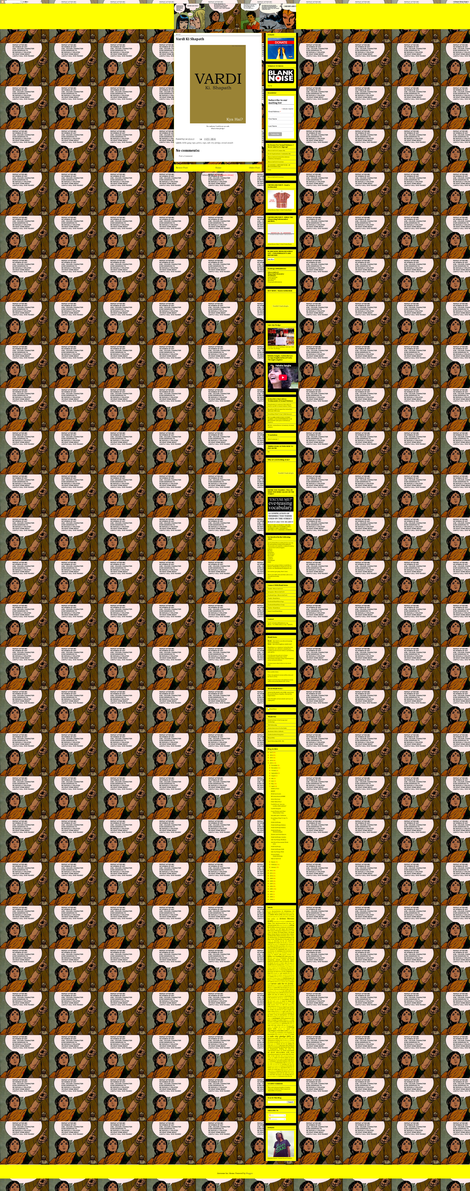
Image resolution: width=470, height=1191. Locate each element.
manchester (274, 997)
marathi (269, 999)
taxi (293, 1059)
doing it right (278, 961)
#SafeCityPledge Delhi (277, 849)
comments (272, 949)
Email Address (274, 111)
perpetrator (287, 1018)
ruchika (292, 1034)
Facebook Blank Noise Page (276, 601)
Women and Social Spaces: (278, 834)
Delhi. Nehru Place (276, 801)
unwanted (284, 1067)
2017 (271, 752)
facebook (270, 969)
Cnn (286, 947)
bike (289, 930)
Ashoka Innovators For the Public (277, 728)
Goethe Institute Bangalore (276, 734)
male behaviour (289, 996)
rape (204, 143)
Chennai (270, 557)
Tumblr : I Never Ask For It (275, 588)
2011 (271, 873)
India (273, 986)
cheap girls (283, 944)
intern (285, 986)
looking (282, 994)
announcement (272, 925)
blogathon (280, 939)
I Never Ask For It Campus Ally (276, 150)
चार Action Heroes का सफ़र (278, 796)
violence (285, 1071)
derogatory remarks (286, 958)
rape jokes (286, 1025)
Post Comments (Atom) (224, 175)
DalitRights (285, 952)
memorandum (279, 1003)
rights (286, 1034)
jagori (271, 987)
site (284, 1043)
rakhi (291, 1023)
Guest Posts (279, 976)
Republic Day (291, 1030)
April (272, 786)
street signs (285, 1054)
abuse (292, 913)
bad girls (284, 927)
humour (292, 981)
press (287, 1020)
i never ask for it (278, 984)
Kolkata (270, 549)
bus (283, 941)
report (288, 1029)
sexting (292, 1040)
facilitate (276, 969)
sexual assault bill (285, 1042)
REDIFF (273, 791)
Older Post (254, 168)
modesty (290, 1004)
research (272, 1032)
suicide (269, 1057)
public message (287, 1021)
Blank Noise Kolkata (288, 934)
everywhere (282, 966)
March (273, 862)
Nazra (278, 1011)
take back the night (277, 1059)
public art (278, 1021)
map (291, 997)
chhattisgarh (291, 944)
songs (269, 1045)
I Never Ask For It (276, 858)
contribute (279, 951)
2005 (271, 889)
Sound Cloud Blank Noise (275, 611)
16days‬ (269, 913)
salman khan (284, 1038)
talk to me (287, 1059)
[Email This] (205, 139)
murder (272, 1009)
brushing (276, 941)
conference (289, 949)
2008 (271, 881)
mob (283, 1004)
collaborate (291, 947)
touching (284, 1064)
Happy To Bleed (271, 980)
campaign (270, 942)
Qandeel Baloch (276, 1023)
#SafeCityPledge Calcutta (278, 837)
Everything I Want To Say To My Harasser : (280, 414)
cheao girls (275, 944)
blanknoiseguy (273, 937)
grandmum (291, 975)
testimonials (279, 1062)
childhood (290, 946)
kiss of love (277, 991)
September (274, 773)
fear (286, 969)
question (284, 1023)
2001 (271, 894)
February (274, 864)
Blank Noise (284, 932)
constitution (271, 951)
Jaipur (269, 562)
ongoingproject (283, 1014)
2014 (271, 760)
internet (292, 986)
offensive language (287, 1013)
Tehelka (292, 1061)
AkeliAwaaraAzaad (281, 923)
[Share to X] (210, 139)
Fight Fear (278, 971)
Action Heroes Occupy (279, 921)
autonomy (277, 927)
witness (280, 1074)
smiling (290, 1043)
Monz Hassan (273, 1008)
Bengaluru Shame (281, 930)
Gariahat (275, 973)
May (272, 783)
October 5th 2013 (276, 1013)
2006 (271, 886)
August (273, 775)
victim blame (271, 1071)
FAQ (282, 969)
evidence (290, 966)
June (272, 781)
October (273, 770)
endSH (269, 964)
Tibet (271, 1064)
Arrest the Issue (275, 799)
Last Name (272, 126)
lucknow (270, 996)
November (274, 768)
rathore (276, 1027)
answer (280, 925)
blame (275, 932)
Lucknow (270, 558)
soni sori (275, 1045)
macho (275, 996)
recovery (280, 1029)
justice (271, 989)
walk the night (283, 1073)
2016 (271, 755)
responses (279, 1034)
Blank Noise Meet (275, 935)
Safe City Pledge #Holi (277, 851)
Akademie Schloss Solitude (275, 731)
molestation (271, 1006)
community (281, 949)
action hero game (287, 914)
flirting (289, 971)
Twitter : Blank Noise (274, 608)
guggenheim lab (288, 976)
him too (278, 981)
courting (270, 952)
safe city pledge (214, 143)
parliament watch (283, 1016)
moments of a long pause (282, 1006)
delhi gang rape (189, 143)
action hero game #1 (272, 916)
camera (290, 941)
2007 (271, 883)
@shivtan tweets (276, 794)
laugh (269, 992)
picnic (269, 1020)
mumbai (292, 1008)
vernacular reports (287, 1069)
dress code (284, 963)
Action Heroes (286, 919)
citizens (275, 947)
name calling (271, 1011)
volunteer (292, 1071)
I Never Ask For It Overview (276, 161)
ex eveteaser (282, 968)
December (274, 765)
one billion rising (272, 1014)
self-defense (285, 1040)
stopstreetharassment (274, 1050)
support (276, 1057)
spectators (282, 1045)
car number (289, 942)
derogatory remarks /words (277, 959)
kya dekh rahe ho (287, 991)
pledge (275, 1020)
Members (270, 1003)
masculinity (285, 999)
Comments (273, 1119)
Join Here (271, 259)
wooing (287, 1074)
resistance (280, 1032)
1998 (271, 899)
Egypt (290, 963)
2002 (271, 891)
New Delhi (271, 555)
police (199, 143)
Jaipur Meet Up (278, 987)
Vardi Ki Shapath (276, 808)
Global (275, 975)
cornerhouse (289, 951)
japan (285, 987)
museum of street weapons (284, 1009)
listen (287, 992)
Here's (283, 571)
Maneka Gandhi (283, 997)
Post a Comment (186, 156)
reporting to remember (276, 1031)
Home (218, 168)
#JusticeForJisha (276, 911)
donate (271, 963)
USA (291, 1067)
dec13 (276, 954)
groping (272, 976)
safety (276, 1038)
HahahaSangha (287, 978)
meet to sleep (286, 1001)
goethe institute (283, 975)
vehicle (269, 1069)
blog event (271, 939)
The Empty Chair (290, 1062)
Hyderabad (271, 554)
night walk (285, 1011)
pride (292, 1020)
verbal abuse (277, 1069)
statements (277, 1047)
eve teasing (277, 964)
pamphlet (274, 1016)
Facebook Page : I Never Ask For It (277, 595)
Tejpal (271, 1062)
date (291, 952)
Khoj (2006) (271, 737)
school (290, 1038)
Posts (272, 1115)
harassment (280, 980)
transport (270, 1066)
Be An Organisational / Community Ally (279, 153)
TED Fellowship (272, 725)
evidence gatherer (272, 968)
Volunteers (273, 1073)
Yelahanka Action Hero (284, 1076)
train (291, 1064)
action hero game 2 (284, 916)
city (282, 947)
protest (271, 1021)
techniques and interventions (278, 1061)
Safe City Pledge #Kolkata (278, 839)
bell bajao (282, 929)
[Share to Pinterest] (214, 139)
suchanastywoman (287, 1056)
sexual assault (227, 143)
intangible (279, 986)
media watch (275, 1001)
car (283, 942)
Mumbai (270, 550)
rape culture (277, 1025)
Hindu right (285, 981)
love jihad (289, 994)
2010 (271, 875)
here (269, 665)
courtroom (277, 952)
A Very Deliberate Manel (283, 913)
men (293, 1003)
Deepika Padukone (287, 954)
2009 (271, 878)
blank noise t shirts (288, 935)
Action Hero (274, 914)
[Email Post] (200, 139)
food (269, 973)
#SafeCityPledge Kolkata (278, 825)
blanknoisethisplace (286, 937)
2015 (271, 757)
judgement (291, 987)
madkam (281, 996)
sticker (289, 1048)
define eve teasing (274, 956)
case (269, 944)
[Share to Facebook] (212, 139)
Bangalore (271, 552)
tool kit (277, 1064)
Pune (269, 1023)
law (274, 992)
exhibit (290, 968)
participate (276, 1018)
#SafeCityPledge (276, 822)
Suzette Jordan (284, 1057)
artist (286, 925)
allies (290, 923)
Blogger (249, 1173)
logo (276, 994)
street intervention (278, 1052)
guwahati (270, 978)
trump (282, 1066)
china (269, 947)
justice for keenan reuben (282, 989)
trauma (276, 1066)
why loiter (272, 1074)
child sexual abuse (280, 946)
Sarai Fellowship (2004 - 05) (276, 741)
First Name (272, 119)
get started (283, 973)
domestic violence (289, 961)
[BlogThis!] (207, 139)
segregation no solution (274, 1040)
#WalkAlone (287, 911)
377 (275, 913)
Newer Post (182, 168)
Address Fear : (275, 788)
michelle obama (275, 1004)
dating (269, 954)
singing (278, 1043)
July (272, 778)
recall (282, 1027)
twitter (270, 1067)
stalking (290, 1045)
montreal (292, 1006)
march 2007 (277, 999)
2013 (271, 763)
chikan (271, 946)
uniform (276, 1067)
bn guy (287, 939)
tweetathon (289, 1066)
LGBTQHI (281, 992)
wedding (292, 1073)
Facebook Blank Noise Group (276, 604)
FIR (269, 451)
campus (278, 942)
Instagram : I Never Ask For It (276, 591)
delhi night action (274, 958)
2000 (271, 896)
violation (278, 1071)
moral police (282, 1008)
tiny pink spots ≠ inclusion (278, 815)
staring (270, 1047)
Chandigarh (271, 560)
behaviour (272, 929)
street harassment (288, 1050)
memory (287, 1003)
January (273, 867)
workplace (273, 1076)
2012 (271, 870)
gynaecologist (277, 978)
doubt (277, 963)
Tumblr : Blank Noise (274, 598)
